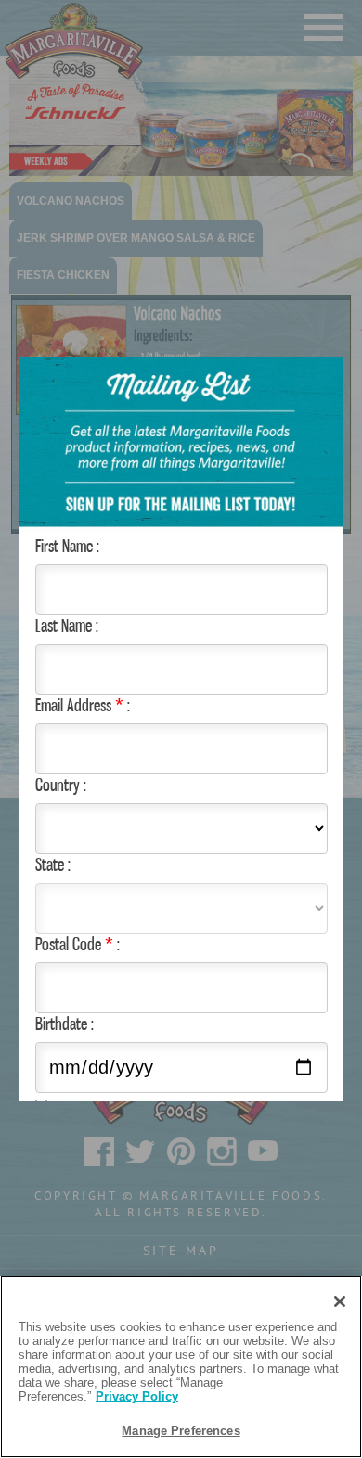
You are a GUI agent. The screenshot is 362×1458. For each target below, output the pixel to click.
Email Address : (82, 705)
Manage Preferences (180, 1431)
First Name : (67, 545)
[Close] (339, 1301)
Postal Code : (77, 944)
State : (53, 864)
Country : (60, 784)
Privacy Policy (137, 1396)
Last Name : (66, 625)
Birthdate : (64, 1023)
